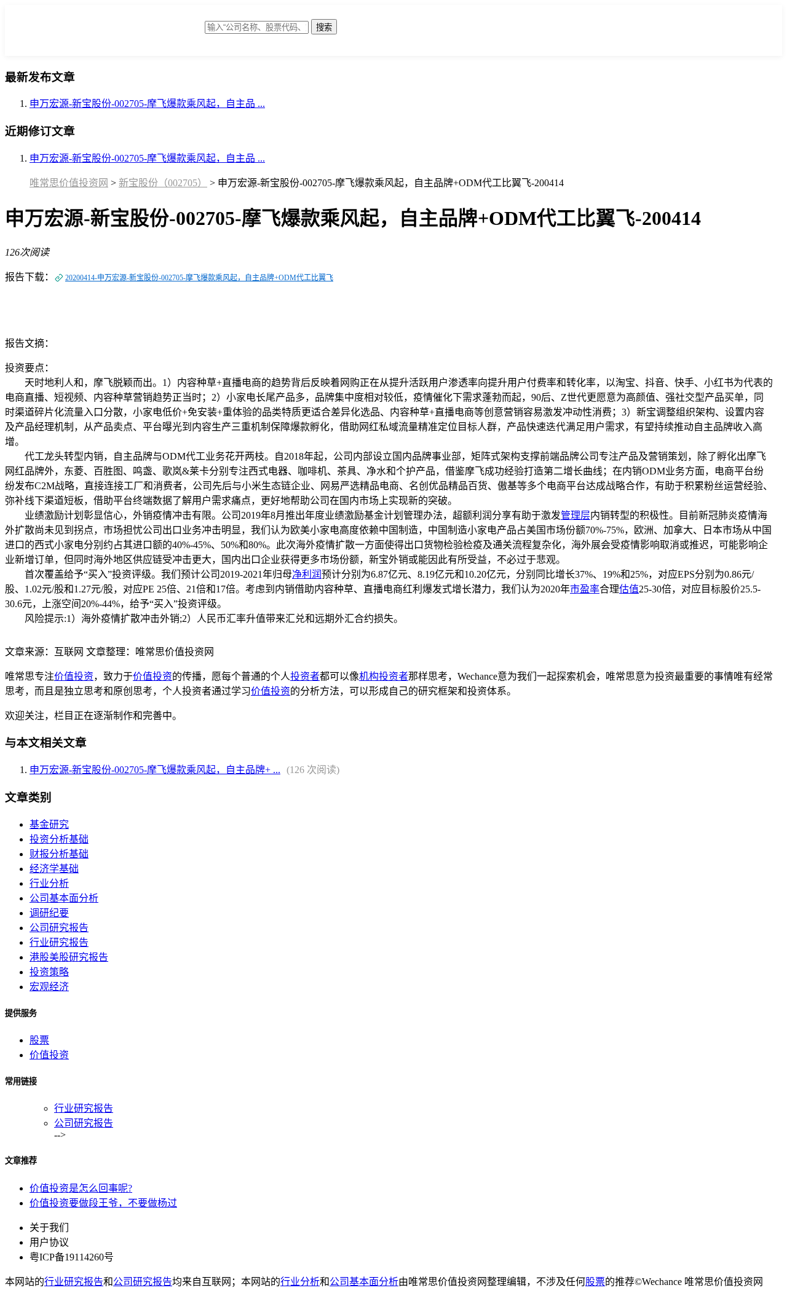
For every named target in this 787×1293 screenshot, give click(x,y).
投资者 (305, 676)
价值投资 (73, 676)
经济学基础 (54, 868)
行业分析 (49, 883)
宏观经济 (49, 986)
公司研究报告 (59, 927)
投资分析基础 (59, 839)
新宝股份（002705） (163, 183)
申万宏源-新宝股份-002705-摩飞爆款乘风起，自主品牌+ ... (155, 769)
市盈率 (584, 589)
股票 (39, 1040)
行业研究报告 (59, 942)
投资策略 (49, 972)
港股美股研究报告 (69, 957)
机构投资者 (383, 676)
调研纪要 (49, 913)
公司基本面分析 (64, 898)
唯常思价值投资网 (69, 183)
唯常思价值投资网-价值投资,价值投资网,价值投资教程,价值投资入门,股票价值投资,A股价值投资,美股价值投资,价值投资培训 (106, 33)
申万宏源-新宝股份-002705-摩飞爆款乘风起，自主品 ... (147, 103)
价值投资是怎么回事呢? (81, 1188)
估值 (629, 589)
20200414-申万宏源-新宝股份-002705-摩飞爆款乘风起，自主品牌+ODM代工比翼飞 (199, 277)
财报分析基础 (59, 854)
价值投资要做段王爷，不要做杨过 (103, 1203)
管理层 (575, 515)
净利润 (307, 574)
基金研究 (49, 824)
